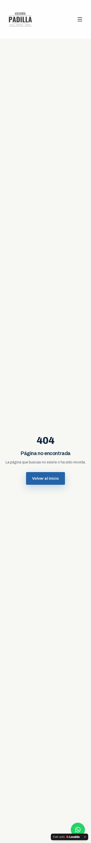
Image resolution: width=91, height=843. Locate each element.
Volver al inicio (45, 478)
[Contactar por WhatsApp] (78, 830)
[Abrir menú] (80, 19)
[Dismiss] (85, 837)
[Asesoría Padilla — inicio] (20, 19)
